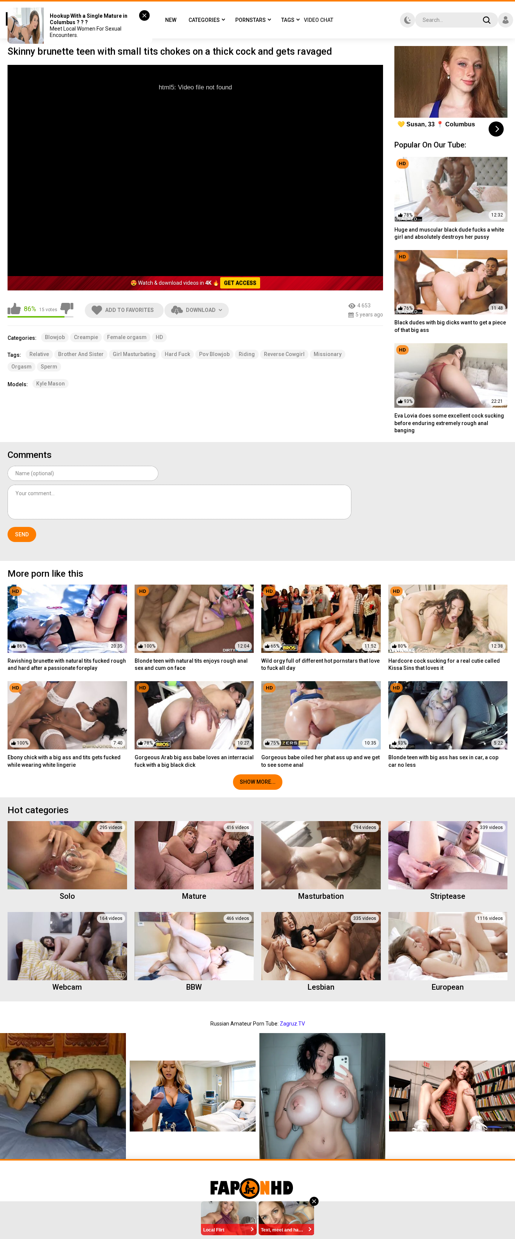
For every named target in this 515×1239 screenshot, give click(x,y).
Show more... (258, 782)
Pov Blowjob (214, 354)
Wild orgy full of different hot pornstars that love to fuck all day (320, 664)
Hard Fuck (177, 354)
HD (159, 337)
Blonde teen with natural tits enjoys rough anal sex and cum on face (191, 664)
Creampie (86, 337)
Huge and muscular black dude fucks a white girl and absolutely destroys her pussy (449, 233)
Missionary (328, 354)
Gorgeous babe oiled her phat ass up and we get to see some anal (320, 761)
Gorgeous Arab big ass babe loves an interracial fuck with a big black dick (194, 761)
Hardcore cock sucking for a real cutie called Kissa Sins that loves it (444, 664)
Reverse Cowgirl (284, 354)
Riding (247, 354)
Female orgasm (127, 337)
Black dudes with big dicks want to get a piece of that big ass (450, 326)
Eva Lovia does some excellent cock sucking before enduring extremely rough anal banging (449, 423)
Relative (39, 354)
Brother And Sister (81, 354)
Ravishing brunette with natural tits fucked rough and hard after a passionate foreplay (67, 664)
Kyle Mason (50, 384)
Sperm (49, 367)
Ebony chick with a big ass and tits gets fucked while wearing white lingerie (64, 761)
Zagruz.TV (292, 1024)
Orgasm (21, 367)
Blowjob (55, 337)
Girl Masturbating (134, 354)
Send (22, 534)
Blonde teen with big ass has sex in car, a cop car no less (443, 761)
